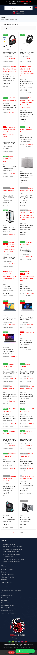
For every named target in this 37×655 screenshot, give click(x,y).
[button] (8, 61)
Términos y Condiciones (8, 574)
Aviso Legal (4, 579)
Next (21, 532)
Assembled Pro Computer (8, 613)
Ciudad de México (8, 557)
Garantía (3, 572)
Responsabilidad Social (7, 603)
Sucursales (4, 600)
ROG (7, 50)
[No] (35, 648)
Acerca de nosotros (6, 593)
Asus (4, 50)
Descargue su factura (7, 605)
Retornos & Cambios (7, 569)
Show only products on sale (11, 24)
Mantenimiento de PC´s (7, 610)
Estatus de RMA (5, 608)
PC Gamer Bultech (6, 595)
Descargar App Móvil (9, 544)
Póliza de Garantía (6, 582)
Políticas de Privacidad (7, 577)
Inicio (2, 19)
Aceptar (11, 652)
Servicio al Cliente (6, 598)
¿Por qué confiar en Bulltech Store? (11, 590)
